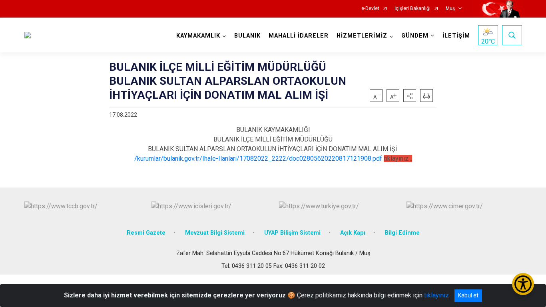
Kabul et (468, 295)
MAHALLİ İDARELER (299, 35)
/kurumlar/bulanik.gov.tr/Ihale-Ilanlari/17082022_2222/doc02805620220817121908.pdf (258, 158)
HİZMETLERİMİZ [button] (362, 35)
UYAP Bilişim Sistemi (292, 232)
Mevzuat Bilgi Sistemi (215, 232)
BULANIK (247, 35)
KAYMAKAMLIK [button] (198, 35)
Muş (450, 8)
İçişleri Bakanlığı (412, 8)
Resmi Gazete (146, 232)
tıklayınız (436, 295)
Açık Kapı (352, 232)
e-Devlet (370, 8)
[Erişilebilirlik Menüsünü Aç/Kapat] (523, 284)
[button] (409, 95)
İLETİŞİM (456, 35)
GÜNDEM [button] (414, 35)
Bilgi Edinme (402, 232)
